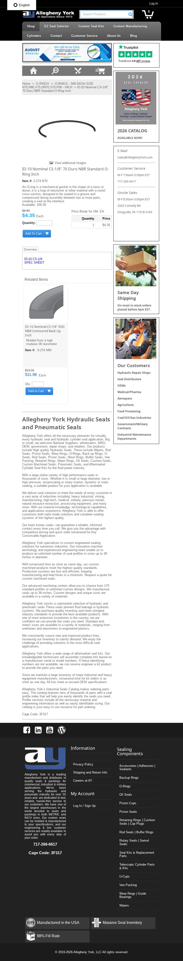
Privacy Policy (83, 764)
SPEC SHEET (34, 262)
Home (26, 83)
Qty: (28, 384)
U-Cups (124, 876)
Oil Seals (125, 794)
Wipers (124, 905)
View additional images (70, 163)
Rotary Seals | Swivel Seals (134, 842)
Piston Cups (127, 803)
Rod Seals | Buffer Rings (136, 832)
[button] (130, 14)
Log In (153, 3)
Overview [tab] (30, 249)
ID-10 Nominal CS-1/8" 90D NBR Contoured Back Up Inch (45, 331)
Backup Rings (129, 777)
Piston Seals (128, 811)
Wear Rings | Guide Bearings (132, 895)
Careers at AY (82, 780)
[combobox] (106, 14)
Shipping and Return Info (90, 772)
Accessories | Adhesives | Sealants (137, 767)
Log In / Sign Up (84, 806)
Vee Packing (128, 885)
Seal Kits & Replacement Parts (136, 854)
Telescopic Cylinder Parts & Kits (137, 866)
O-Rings (125, 786)
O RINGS (42, 83)
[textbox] (104, 14)
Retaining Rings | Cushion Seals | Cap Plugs (137, 821)
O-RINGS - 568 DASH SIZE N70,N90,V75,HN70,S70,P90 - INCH (57, 85)
